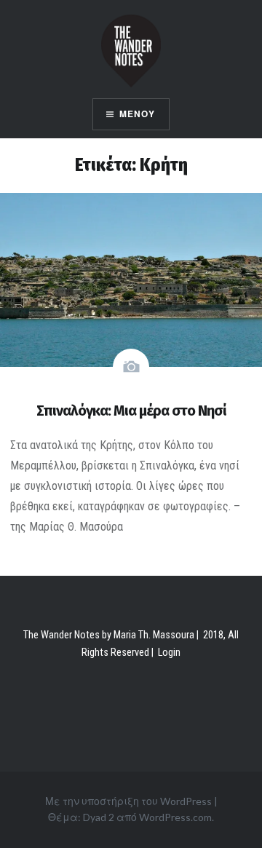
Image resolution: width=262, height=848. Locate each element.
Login (169, 652)
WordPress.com (175, 817)
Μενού (137, 113)
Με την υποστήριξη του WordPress (128, 801)
